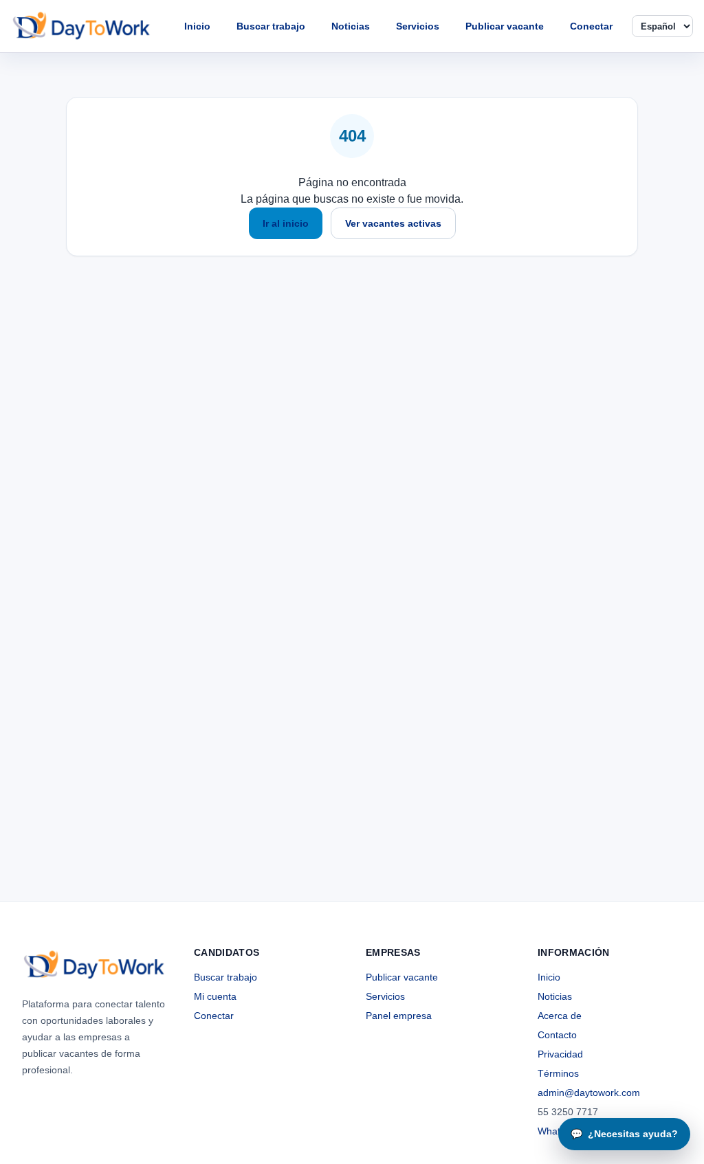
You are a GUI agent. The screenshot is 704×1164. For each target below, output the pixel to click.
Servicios (417, 26)
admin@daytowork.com (589, 1092)
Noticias (350, 26)
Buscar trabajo (270, 26)
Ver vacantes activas (393, 223)
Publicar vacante (504, 26)
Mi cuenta (215, 996)
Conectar (591, 26)
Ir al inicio (286, 223)
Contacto (557, 1034)
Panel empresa (399, 1015)
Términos (558, 1073)
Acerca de (560, 1015)
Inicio (197, 26)
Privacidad (560, 1054)
